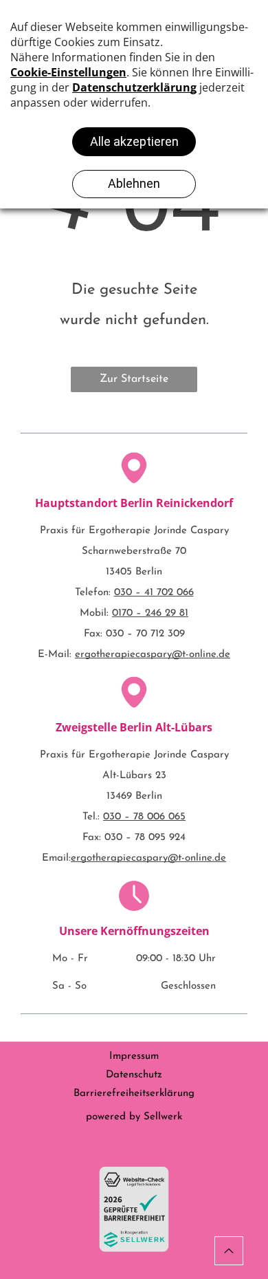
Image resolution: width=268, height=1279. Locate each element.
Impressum (134, 1056)
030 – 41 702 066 (154, 593)
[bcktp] (228, 1250)
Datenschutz (134, 1075)
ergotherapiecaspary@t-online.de (152, 654)
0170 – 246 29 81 (150, 613)
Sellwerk (163, 1117)
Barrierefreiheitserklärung (134, 1093)
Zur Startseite (134, 379)
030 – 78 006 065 (144, 817)
